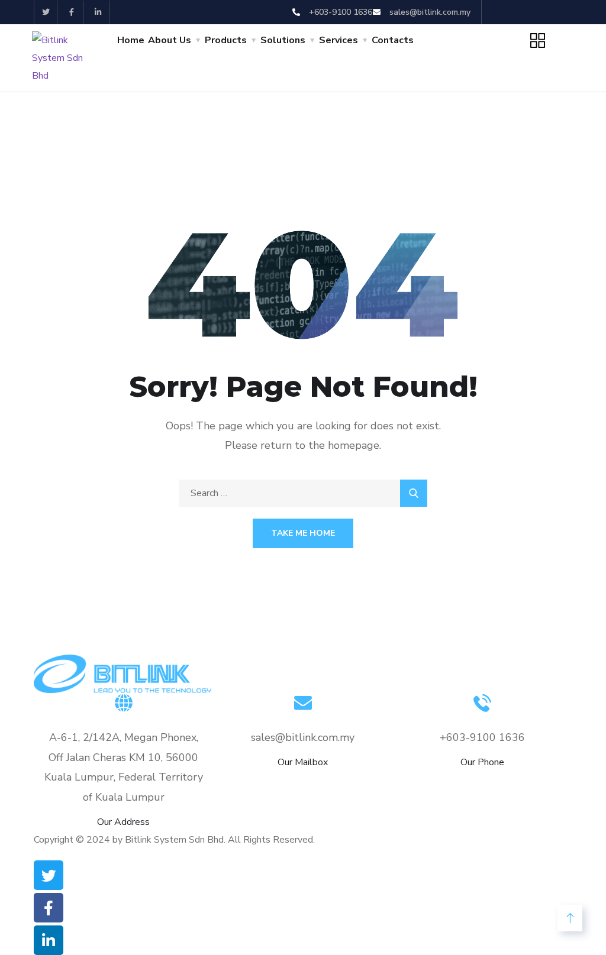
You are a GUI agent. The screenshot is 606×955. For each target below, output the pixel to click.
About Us (169, 40)
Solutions (282, 40)
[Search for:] (303, 493)
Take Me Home (303, 533)
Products (226, 40)
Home (130, 40)
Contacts (393, 40)
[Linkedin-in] (97, 12)
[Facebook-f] (71, 12)
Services (338, 40)
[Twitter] (45, 12)
